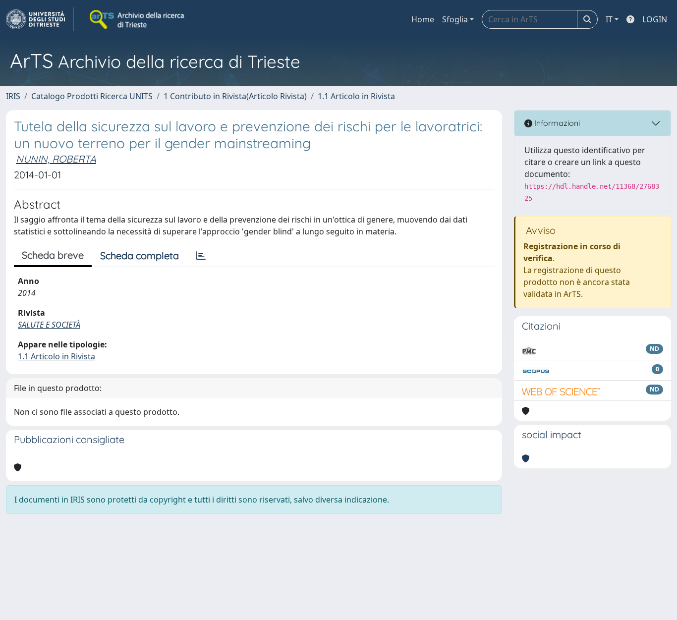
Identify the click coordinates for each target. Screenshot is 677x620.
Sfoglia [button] (455, 19)
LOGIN (654, 19)
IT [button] (609, 19)
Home (422, 19)
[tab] (200, 255)
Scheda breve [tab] (53, 255)
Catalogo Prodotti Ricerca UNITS (92, 96)
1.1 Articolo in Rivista (356, 96)
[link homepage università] (137, 19)
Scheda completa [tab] (139, 255)
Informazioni (556, 123)
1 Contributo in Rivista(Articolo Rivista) (235, 96)
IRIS (13, 96)
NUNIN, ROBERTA (56, 159)
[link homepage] (39, 19)
